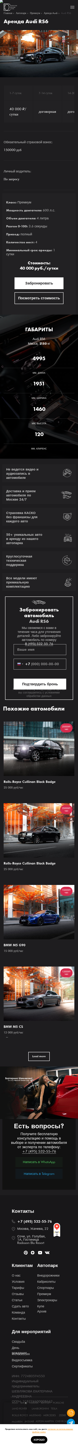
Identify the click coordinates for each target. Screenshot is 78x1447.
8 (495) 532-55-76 (39, 1078)
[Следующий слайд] (75, 53)
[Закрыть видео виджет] (26, 1403)
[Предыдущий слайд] (3, 53)
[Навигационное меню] (72, 7)
